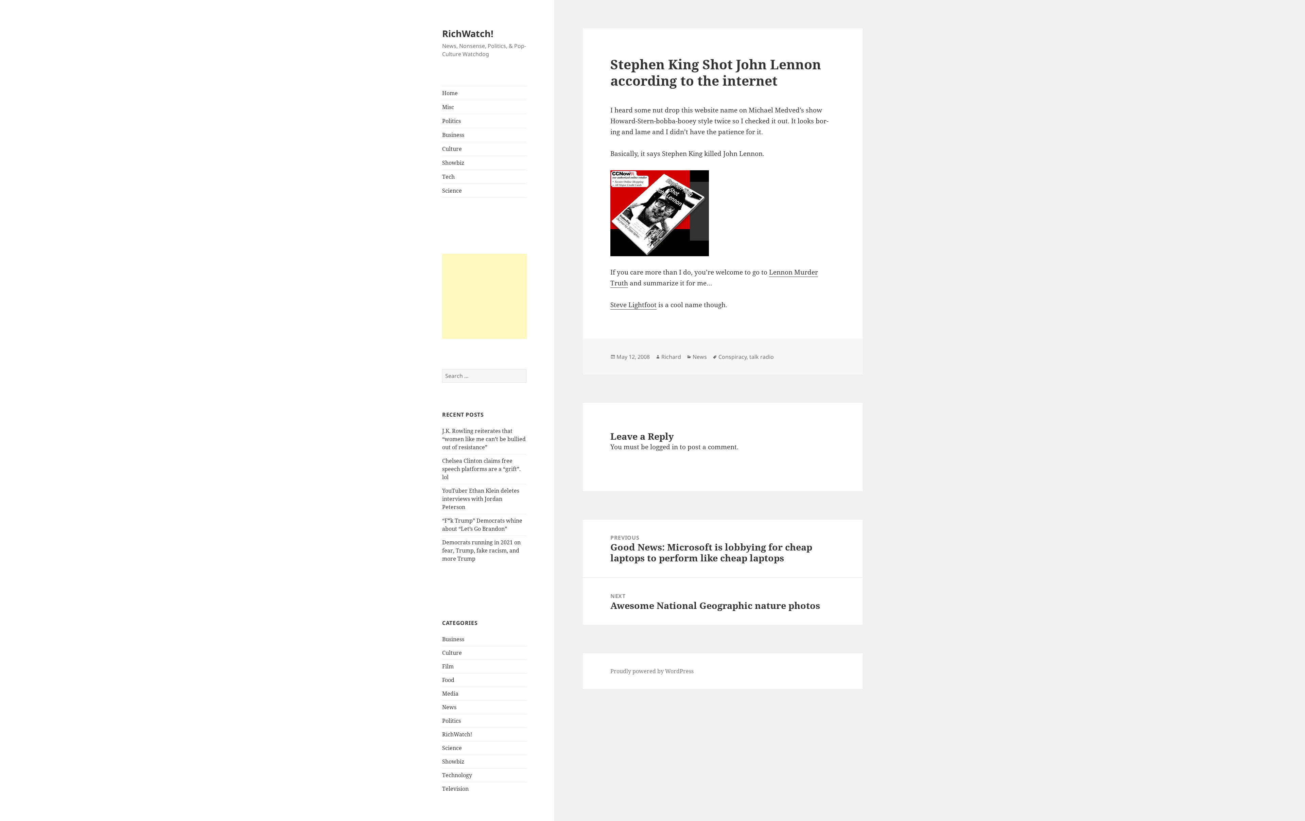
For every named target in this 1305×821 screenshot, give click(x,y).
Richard (671, 357)
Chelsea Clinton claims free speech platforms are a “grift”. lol (481, 469)
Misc (448, 107)
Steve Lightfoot (633, 304)
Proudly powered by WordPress (652, 671)
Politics (451, 121)
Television (455, 788)
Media (450, 693)
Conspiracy (732, 357)
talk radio (761, 357)
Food (448, 680)
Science (452, 190)
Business (453, 135)
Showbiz (453, 163)
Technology (457, 775)
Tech (448, 176)
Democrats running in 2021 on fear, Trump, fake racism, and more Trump (481, 550)
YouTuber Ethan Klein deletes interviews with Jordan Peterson (480, 499)
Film (448, 666)
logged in (664, 446)
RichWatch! (467, 33)
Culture (452, 149)
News (449, 707)
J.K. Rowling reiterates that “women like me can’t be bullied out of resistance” (484, 439)
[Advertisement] (484, 296)
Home (450, 93)
